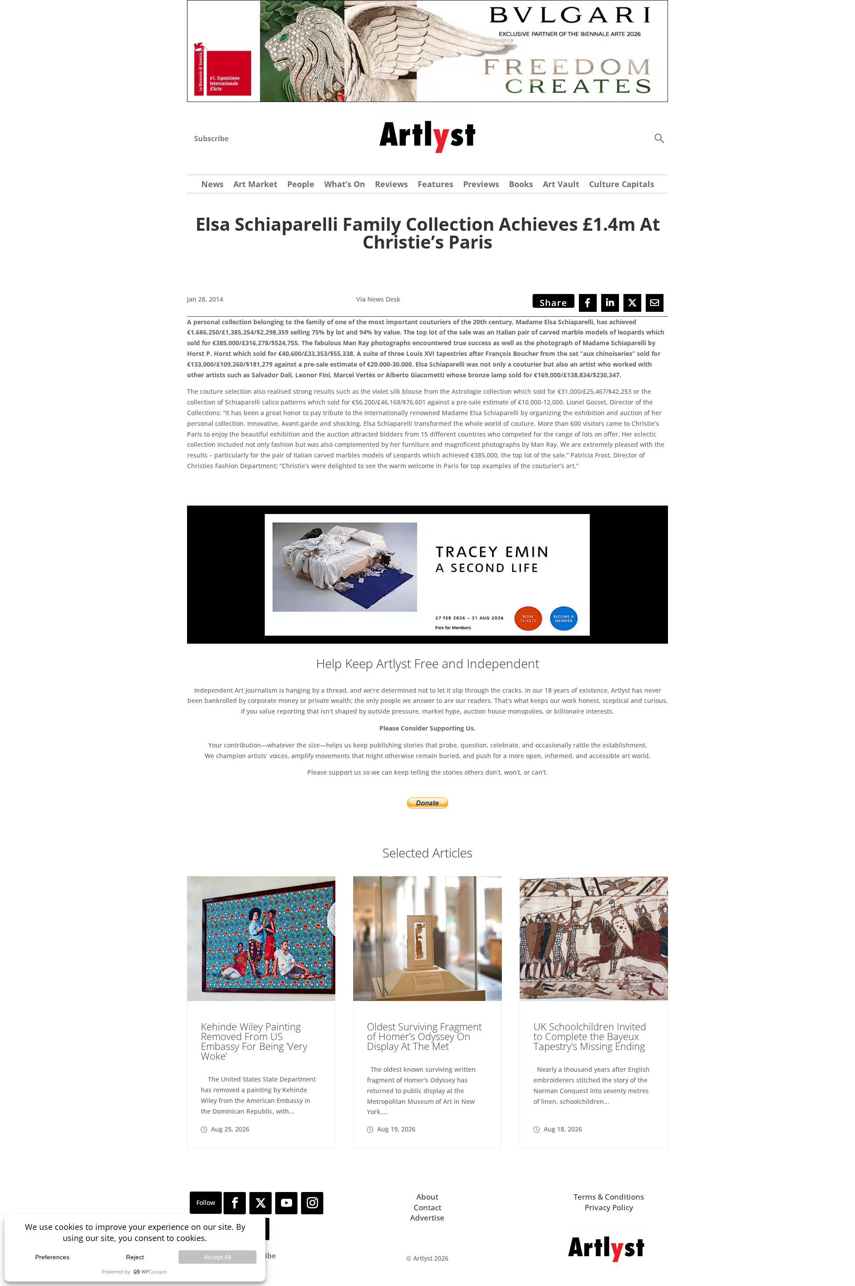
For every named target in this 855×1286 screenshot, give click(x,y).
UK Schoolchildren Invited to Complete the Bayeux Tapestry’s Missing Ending (589, 1036)
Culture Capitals (621, 185)
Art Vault (561, 185)
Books (521, 185)
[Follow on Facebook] (235, 1203)
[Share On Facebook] (588, 303)
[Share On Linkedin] (610, 303)
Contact (427, 1207)
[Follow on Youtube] (286, 1203)
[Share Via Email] (655, 303)
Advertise (427, 1218)
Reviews (391, 185)
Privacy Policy (609, 1207)
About (427, 1197)
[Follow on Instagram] (312, 1203)
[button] (659, 138)
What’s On (344, 185)
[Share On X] (632, 303)
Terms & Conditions (609, 1197)
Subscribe (211, 138)
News (212, 185)
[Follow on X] (260, 1203)
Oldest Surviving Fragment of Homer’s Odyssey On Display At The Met (424, 1036)
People (300, 185)
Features (435, 185)
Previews (481, 185)
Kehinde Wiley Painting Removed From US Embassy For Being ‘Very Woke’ (254, 1041)
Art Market (255, 185)
